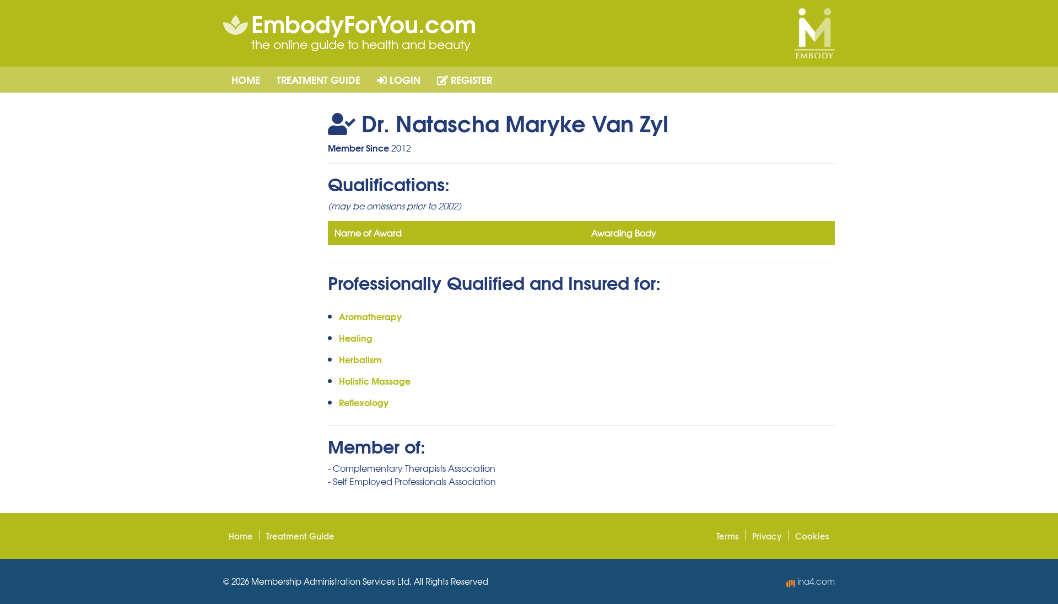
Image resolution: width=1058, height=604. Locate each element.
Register (470, 79)
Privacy (767, 535)
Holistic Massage (375, 380)
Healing (356, 337)
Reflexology (363, 402)
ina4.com (815, 581)
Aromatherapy (370, 316)
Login (403, 79)
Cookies (812, 535)
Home (245, 79)
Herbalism (360, 359)
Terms (727, 535)
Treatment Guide (318, 79)
